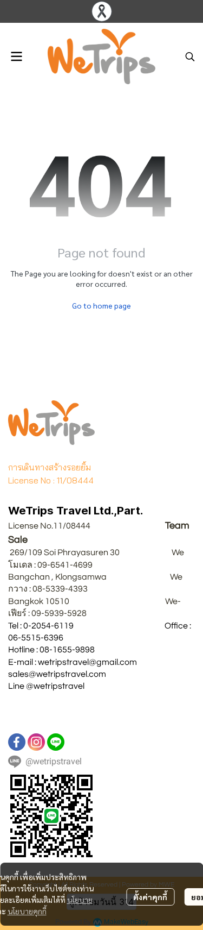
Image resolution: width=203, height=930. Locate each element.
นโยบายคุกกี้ (27, 911)
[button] (190, 56)
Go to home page (101, 305)
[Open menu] (16, 56)
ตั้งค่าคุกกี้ (150, 897)
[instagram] (36, 742)
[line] (55, 742)
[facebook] (16, 742)
